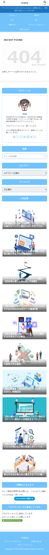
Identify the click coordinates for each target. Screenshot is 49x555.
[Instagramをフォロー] (27, 136)
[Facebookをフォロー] (21, 136)
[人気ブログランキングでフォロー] (12, 520)
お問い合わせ (36, 541)
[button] (44, 156)
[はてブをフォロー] (24, 136)
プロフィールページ (24, 545)
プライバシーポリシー (12, 541)
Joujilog (24, 3)
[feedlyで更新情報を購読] (31, 136)
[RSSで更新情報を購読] (34, 136)
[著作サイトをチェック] (14, 136)
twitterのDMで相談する (24, 498)
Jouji (24, 114)
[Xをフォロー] (17, 136)
